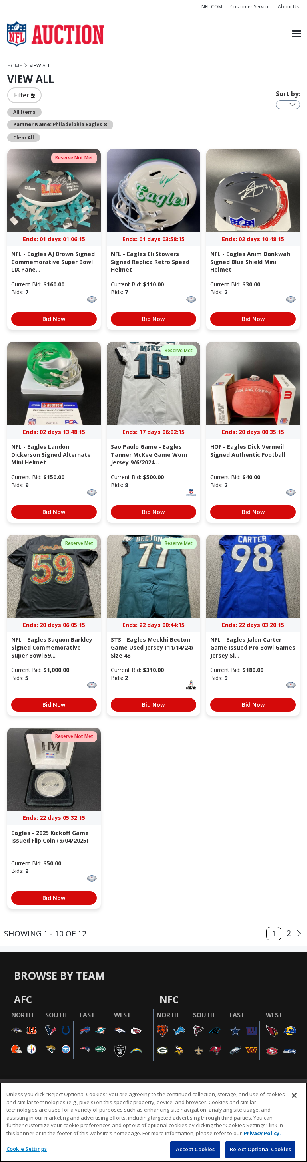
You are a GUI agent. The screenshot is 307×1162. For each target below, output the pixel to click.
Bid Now (53, 319)
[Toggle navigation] (296, 34)
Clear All (23, 137)
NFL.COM (211, 6)
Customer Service (250, 6)
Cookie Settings (26, 1148)
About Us (288, 6)
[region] (153, 1122)
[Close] (294, 1095)
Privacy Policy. (262, 1133)
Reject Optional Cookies (260, 1149)
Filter (22, 95)
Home (14, 65)
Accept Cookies (195, 1149)
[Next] (299, 934)
